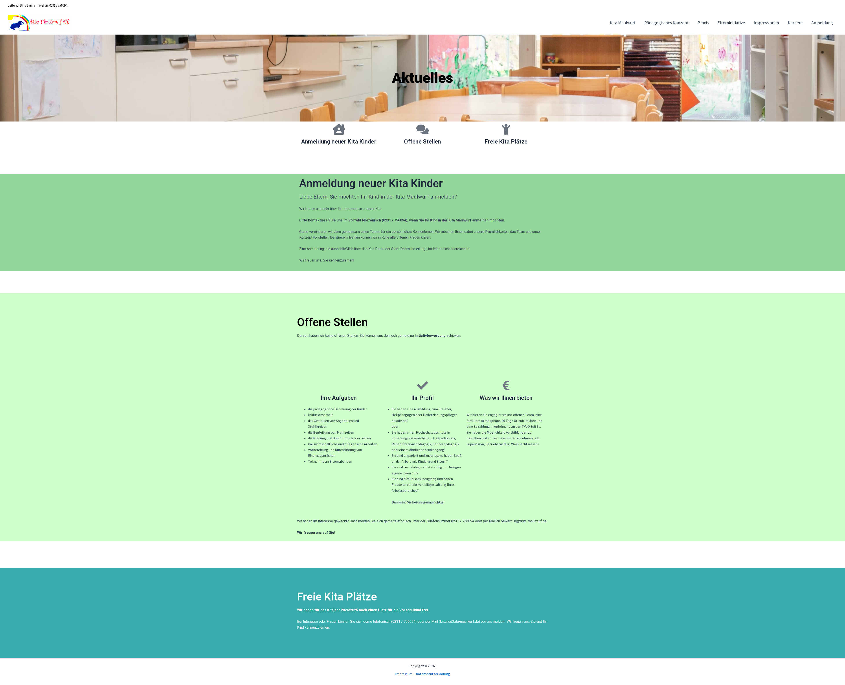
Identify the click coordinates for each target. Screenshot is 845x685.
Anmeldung (822, 22)
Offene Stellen (422, 141)
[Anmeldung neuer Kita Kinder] (338, 129)
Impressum (403, 674)
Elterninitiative (731, 22)
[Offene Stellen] (422, 129)
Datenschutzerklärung (433, 674)
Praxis (703, 22)
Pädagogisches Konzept (666, 22)
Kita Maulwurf (623, 22)
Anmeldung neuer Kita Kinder (338, 141)
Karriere (795, 22)
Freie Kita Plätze (506, 141)
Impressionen (766, 22)
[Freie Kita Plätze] (506, 129)
